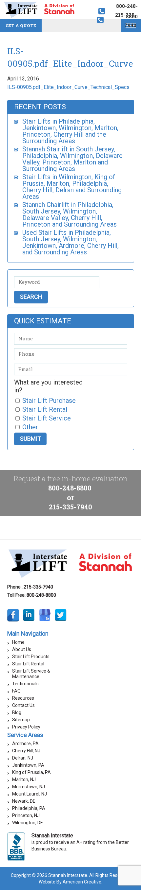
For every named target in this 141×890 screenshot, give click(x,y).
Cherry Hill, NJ (26, 750)
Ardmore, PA (25, 743)
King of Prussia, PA (31, 772)
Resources (23, 698)
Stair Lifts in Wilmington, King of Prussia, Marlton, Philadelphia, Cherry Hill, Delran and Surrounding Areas (72, 186)
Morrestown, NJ (28, 786)
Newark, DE (23, 801)
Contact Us (23, 705)
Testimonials (25, 683)
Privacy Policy (26, 726)
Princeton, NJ (26, 815)
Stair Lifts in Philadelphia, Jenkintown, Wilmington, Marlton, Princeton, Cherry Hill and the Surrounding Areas (70, 131)
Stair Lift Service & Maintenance (31, 673)
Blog (16, 712)
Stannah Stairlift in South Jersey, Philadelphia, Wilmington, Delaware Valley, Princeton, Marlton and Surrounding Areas (72, 159)
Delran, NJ (22, 758)
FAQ (16, 690)
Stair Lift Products (31, 656)
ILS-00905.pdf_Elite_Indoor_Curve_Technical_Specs (68, 87)
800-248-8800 (69, 488)
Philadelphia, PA (28, 808)
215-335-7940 (70, 507)
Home (18, 642)
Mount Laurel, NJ (29, 793)
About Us (21, 649)
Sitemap (21, 719)
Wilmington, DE (27, 822)
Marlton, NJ (24, 779)
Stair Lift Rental (28, 663)
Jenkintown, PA (28, 765)
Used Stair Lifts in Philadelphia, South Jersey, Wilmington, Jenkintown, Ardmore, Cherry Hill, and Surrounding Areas (70, 242)
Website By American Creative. (70, 881)
